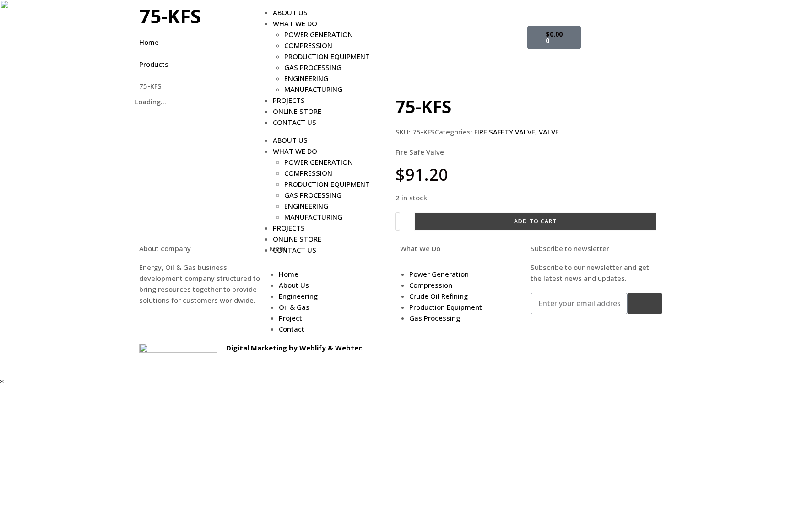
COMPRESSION (308, 45)
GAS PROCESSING (312, 67)
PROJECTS (289, 100)
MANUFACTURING (313, 89)
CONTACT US (294, 122)
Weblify (312, 347)
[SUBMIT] (645, 303)
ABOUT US (290, 12)
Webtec (348, 347)
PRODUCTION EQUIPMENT (327, 56)
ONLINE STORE (297, 111)
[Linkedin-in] (538, 11)
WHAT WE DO (295, 23)
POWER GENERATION (318, 34)
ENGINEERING (306, 78)
